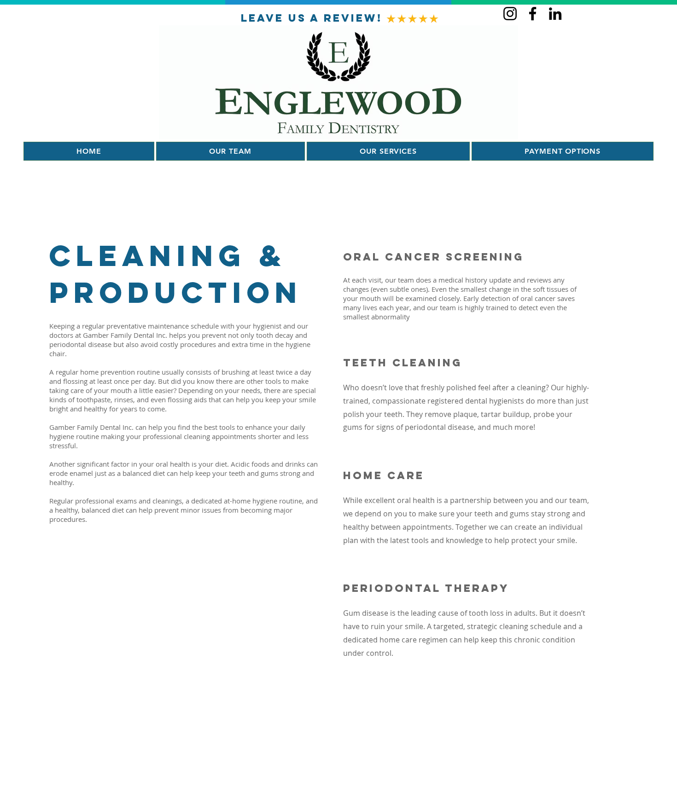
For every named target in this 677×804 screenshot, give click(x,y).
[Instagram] (510, 14)
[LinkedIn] (555, 14)
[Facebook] (533, 14)
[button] (563, 151)
